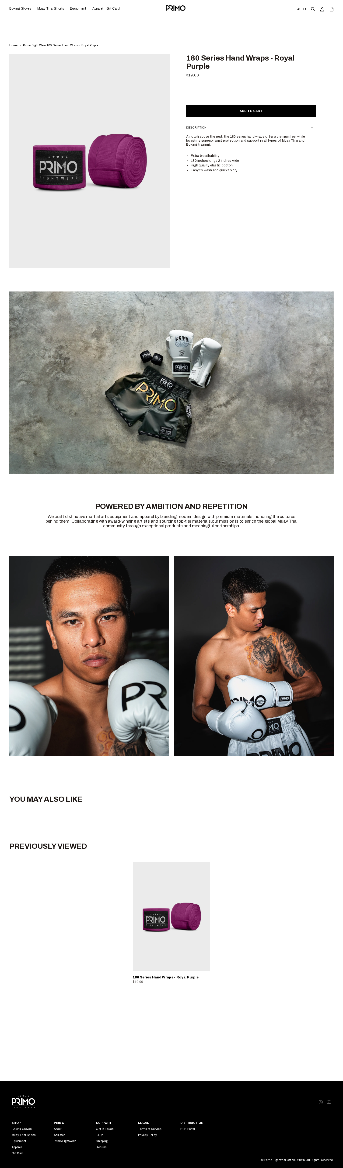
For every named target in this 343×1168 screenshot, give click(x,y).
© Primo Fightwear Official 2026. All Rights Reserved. (297, 1160)
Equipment (19, 1141)
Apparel (17, 1147)
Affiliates (59, 1135)
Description (196, 127)
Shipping (102, 1141)
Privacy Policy (147, 1135)
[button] (21, 9)
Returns (101, 1147)
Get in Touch (105, 1129)
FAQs (99, 1135)
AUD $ (301, 9)
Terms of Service (149, 1129)
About (58, 1129)
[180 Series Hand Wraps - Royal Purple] (171, 916)
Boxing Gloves (22, 1129)
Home (13, 45)
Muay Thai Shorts (24, 1135)
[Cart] (331, 9)
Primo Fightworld (65, 1141)
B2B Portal (187, 1129)
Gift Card (18, 1153)
